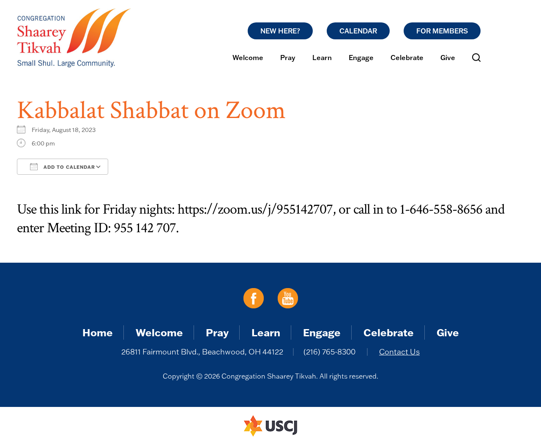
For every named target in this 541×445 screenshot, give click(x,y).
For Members (442, 31)
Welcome (247, 57)
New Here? (280, 31)
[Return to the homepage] (74, 37)
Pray (287, 57)
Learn (322, 57)
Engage (361, 57)
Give (447, 57)
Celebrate (407, 57)
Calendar (358, 31)
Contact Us (399, 352)
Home (97, 332)
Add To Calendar (68, 167)
